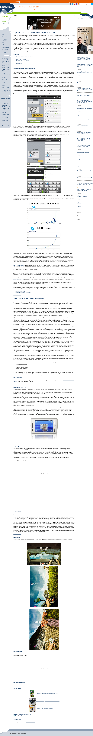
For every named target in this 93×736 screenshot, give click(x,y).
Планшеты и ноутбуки (5, 39)
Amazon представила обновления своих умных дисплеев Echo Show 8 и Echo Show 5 (85, 65)
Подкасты (47, 13)
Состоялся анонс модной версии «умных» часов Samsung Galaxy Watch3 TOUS (84, 89)
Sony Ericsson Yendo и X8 (21, 59)
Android (4, 21)
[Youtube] (74, 4)
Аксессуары (5, 36)
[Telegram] (72, 4)
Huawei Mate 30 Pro (5, 62)
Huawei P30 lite (5, 89)
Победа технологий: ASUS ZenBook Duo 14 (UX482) (28, 6)
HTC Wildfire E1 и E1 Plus (6, 109)
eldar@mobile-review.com (26, 714)
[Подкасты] (76, 4)
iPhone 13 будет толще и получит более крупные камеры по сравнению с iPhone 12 (85, 171)
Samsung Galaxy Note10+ (6, 73)
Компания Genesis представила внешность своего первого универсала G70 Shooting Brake (84, 126)
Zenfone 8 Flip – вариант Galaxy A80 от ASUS (84, 78)
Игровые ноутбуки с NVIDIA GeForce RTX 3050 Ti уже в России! (84, 190)
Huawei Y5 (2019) (5, 87)
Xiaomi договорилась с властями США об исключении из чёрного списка (84, 178)
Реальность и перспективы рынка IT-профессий (27, 9)
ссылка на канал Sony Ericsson (19, 455)
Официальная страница (20, 291)
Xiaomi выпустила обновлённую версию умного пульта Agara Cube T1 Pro (85, 184)
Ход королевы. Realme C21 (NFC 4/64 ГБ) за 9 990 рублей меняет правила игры (33, 7)
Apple (3, 34)
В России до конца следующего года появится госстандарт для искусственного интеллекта (84, 114)
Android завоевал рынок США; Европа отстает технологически (28, 58)
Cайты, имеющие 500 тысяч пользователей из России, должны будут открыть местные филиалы (83, 58)
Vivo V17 (4, 112)
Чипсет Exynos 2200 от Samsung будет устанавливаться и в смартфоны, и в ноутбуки (84, 158)
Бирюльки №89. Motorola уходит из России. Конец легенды (47, 693)
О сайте (4, 52)
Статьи (33, 13)
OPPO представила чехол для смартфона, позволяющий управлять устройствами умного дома (84, 101)
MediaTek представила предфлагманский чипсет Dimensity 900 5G (84, 24)
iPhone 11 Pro (5, 67)
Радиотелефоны (6, 47)
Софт (3, 46)
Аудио (3, 23)
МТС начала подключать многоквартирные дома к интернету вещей (84, 165)
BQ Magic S (4, 119)
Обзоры (19, 13)
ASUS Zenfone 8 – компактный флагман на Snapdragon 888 (84, 120)
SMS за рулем (19, 63)
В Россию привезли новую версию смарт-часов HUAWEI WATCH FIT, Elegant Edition (83, 139)
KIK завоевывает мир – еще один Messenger (24, 56)
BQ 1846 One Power (4, 82)
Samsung (26, 13)
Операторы (4, 40)
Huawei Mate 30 (5, 64)
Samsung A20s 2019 (5, 115)
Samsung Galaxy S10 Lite (6, 101)
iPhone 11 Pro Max (5, 70)
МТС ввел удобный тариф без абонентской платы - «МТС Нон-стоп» (84, 72)
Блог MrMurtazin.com (17, 719)
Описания (39, 13)
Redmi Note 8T (5, 111)
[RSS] (78, 4)
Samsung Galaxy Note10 (6, 75)
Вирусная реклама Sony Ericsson (22, 60)
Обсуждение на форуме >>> (19, 682)
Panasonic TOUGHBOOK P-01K (6, 106)
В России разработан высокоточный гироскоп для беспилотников (84, 133)
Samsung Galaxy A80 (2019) (6, 91)
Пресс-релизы (5, 49)
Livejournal (22, 715)
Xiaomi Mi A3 (5, 83)
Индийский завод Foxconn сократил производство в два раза (84, 196)
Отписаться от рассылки (82, 210)
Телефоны (5, 16)
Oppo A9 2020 (5, 117)
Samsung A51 (5, 103)
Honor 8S (4, 77)
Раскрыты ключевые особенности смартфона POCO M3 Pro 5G (83, 146)
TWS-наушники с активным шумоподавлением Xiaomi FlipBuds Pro (84, 108)
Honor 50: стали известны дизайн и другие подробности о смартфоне (84, 152)
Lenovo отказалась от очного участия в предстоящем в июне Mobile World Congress (84, 202)
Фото (3, 44)
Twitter (16, 715)
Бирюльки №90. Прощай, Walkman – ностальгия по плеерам (48, 701)
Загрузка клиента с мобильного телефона (23, 292)
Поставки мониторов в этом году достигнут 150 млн (83, 83)
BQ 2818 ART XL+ (5, 79)
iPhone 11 (4, 65)
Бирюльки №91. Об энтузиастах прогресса (44, 708)
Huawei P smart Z (6, 85)
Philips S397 (5, 120)
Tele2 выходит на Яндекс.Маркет (83, 95)
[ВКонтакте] (70, 4)
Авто (3, 42)
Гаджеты (4, 18)
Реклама (4, 51)
